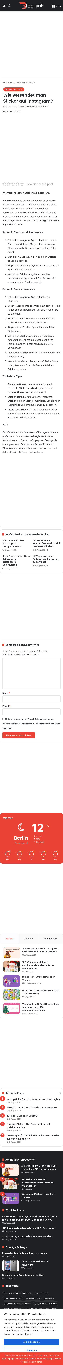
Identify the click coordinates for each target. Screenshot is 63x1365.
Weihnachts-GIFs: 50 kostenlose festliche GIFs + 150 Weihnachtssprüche (40, 1007)
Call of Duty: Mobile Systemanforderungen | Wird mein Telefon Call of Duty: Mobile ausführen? (29, 1218)
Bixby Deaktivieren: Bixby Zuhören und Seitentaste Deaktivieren (16, 560)
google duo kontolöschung (46, 1303)
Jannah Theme (11, 1355)
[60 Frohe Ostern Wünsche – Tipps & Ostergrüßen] (11, 994)
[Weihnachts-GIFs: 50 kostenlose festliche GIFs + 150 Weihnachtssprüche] (11, 1008)
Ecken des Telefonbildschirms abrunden (24, 1253)
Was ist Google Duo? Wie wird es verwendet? (32, 1107)
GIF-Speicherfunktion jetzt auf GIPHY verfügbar (33, 1099)
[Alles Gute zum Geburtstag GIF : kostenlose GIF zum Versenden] (11, 952)
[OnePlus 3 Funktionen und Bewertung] (10, 1265)
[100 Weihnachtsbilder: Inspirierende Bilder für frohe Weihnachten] (11, 966)
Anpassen (31, 1350)
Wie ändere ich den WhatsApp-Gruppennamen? (13, 543)
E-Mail (6, 706)
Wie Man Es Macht (26, 82)
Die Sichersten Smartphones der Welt (23, 1275)
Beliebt (9, 938)
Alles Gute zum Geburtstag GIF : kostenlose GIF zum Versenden (40, 950)
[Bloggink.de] (31, 5)
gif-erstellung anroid (12, 1298)
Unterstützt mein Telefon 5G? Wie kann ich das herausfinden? (47, 543)
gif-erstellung (41, 1293)
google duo (49, 1298)
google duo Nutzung (12, 1309)
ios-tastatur (51, 1309)
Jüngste (28, 938)
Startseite (10, 82)
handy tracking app (34, 1309)
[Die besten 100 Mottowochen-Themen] (11, 981)
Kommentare (50, 938)
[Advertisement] (31, 44)
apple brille (26, 1293)
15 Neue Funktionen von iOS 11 (23, 1115)
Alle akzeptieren (31, 1342)
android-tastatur (11, 1293)
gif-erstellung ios (33, 1298)
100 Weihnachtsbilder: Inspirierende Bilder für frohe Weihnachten (38, 965)
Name (6, 693)
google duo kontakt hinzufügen (17, 1303)
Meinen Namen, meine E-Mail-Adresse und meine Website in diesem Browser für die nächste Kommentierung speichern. (31, 723)
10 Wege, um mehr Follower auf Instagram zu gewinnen (46, 559)
